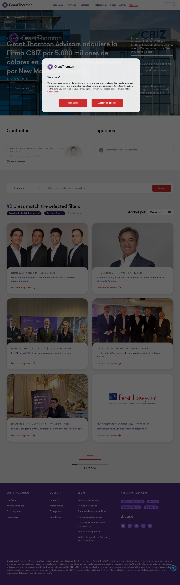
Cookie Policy (53, 91)
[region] (91, 85)
